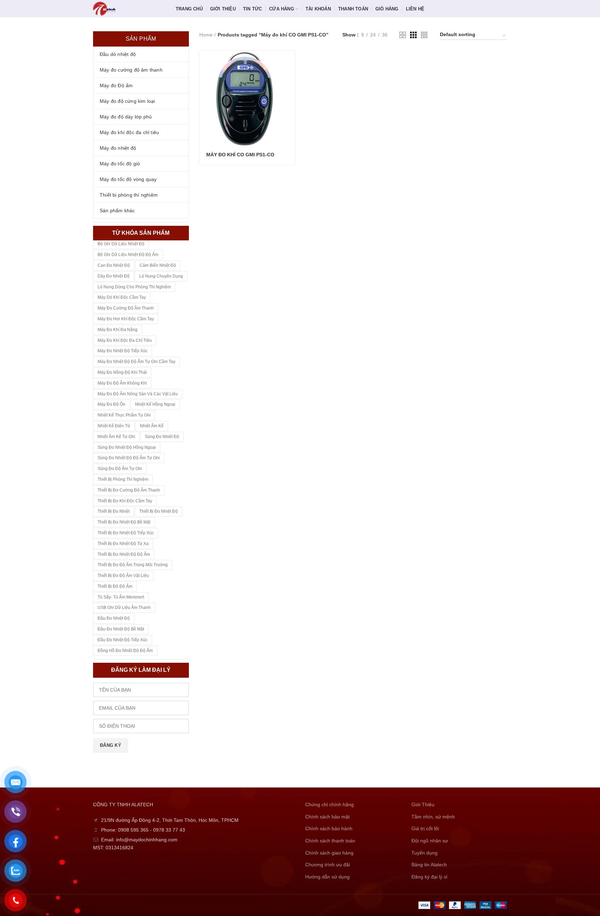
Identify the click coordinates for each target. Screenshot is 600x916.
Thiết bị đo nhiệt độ (158, 511)
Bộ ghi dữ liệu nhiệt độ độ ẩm (128, 254)
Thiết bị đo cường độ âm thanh (129, 490)
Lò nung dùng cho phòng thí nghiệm (134, 286)
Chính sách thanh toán (330, 840)
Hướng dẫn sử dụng (327, 877)
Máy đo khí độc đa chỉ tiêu (125, 340)
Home (205, 35)
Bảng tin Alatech (429, 864)
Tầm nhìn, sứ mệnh (433, 816)
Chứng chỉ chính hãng (329, 804)
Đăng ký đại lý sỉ (429, 877)
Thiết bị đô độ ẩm (115, 586)
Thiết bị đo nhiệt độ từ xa (123, 543)
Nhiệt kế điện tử (114, 425)
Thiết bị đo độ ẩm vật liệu (123, 575)
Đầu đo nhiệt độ (114, 618)
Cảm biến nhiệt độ (158, 265)
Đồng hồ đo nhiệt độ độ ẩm (125, 650)
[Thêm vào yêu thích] (289, 93)
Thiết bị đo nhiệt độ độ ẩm (124, 554)
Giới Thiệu (422, 804)
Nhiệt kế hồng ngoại (155, 404)
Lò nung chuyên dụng (161, 276)
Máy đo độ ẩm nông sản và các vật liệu (138, 393)
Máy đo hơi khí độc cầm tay (126, 318)
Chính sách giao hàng (329, 853)
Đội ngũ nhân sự (429, 840)
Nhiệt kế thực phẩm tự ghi (124, 415)
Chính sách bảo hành (328, 828)
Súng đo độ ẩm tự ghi (120, 468)
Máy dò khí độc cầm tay (122, 297)
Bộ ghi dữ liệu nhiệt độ (121, 243)
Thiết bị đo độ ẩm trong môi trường (133, 564)
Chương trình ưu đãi (327, 864)
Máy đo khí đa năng (118, 329)
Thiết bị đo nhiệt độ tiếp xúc (126, 532)
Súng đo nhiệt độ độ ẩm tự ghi (129, 457)
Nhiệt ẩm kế (152, 425)
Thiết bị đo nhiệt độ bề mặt (124, 522)
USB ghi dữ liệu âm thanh (124, 607)
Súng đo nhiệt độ (162, 436)
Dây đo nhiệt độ (114, 276)
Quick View (289, 77)
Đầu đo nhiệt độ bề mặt (121, 629)
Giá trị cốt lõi (425, 828)
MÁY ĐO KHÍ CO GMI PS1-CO (240, 154)
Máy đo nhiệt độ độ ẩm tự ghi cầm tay (136, 361)
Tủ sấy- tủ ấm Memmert (121, 597)
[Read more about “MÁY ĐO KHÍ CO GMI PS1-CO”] (289, 62)
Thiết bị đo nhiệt (114, 511)
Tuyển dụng (424, 853)
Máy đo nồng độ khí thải (122, 372)
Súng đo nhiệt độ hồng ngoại (127, 447)
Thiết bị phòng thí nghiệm (123, 479)
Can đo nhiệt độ (114, 265)
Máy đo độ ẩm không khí (122, 383)
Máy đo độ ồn (111, 404)
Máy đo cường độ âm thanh (126, 308)
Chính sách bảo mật (327, 816)
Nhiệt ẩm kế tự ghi (116, 436)
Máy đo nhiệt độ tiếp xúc (123, 350)
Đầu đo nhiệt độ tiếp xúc (123, 639)
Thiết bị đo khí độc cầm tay (125, 500)
